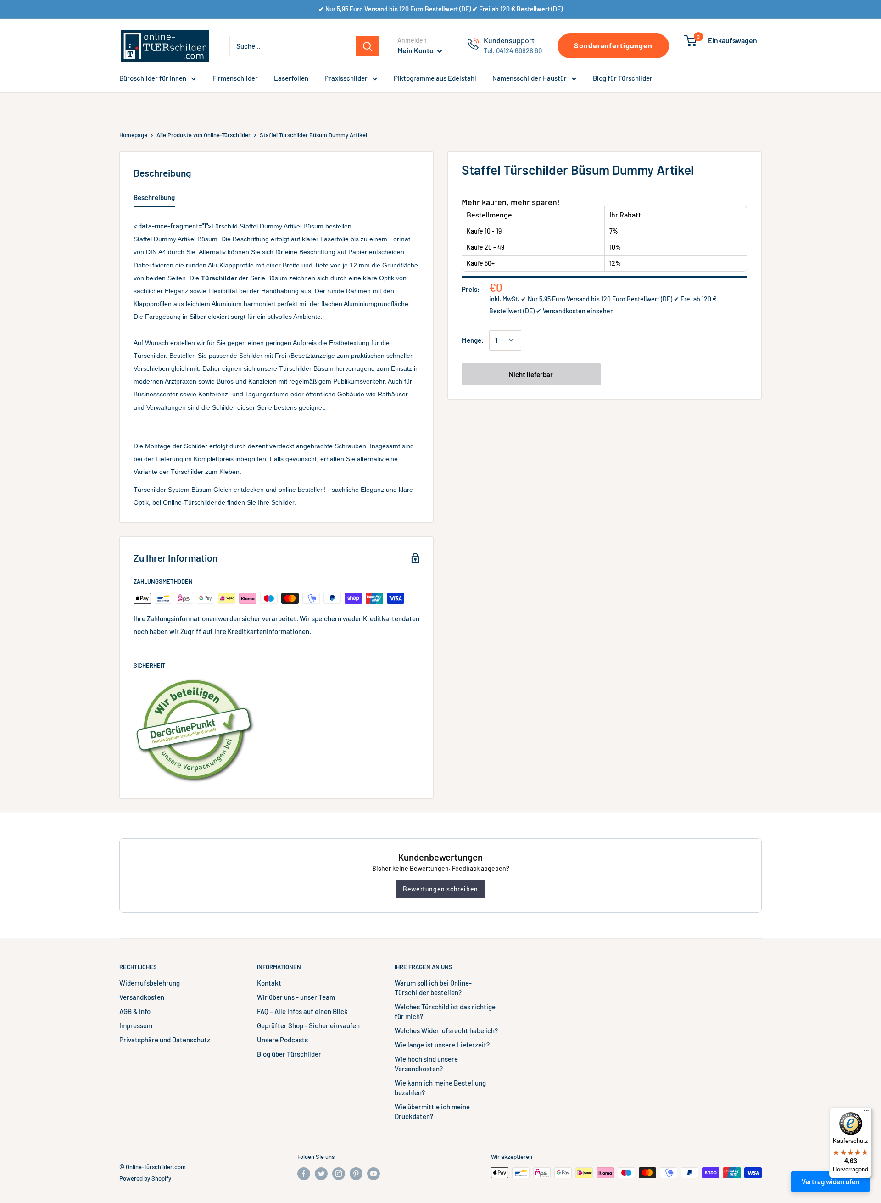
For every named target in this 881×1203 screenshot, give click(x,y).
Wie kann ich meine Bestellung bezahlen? (440, 1088)
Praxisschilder (346, 78)
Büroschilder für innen (152, 78)
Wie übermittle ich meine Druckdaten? (432, 1111)
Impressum (135, 1025)
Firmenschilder (235, 78)
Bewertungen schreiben (440, 889)
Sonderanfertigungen (613, 45)
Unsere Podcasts (282, 1040)
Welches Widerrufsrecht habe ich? (446, 1030)
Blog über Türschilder (289, 1054)
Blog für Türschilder (622, 78)
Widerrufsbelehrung (149, 983)
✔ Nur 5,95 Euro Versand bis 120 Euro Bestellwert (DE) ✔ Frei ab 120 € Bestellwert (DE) (440, 9)
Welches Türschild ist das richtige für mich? (445, 1011)
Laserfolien (291, 78)
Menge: (473, 340)
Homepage (133, 135)
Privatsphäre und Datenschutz (164, 1040)
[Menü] (866, 1112)
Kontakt (269, 983)
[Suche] (367, 46)
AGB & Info (135, 1011)
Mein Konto (416, 50)
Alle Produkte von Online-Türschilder (203, 135)
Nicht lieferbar (531, 374)
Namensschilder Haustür (529, 78)
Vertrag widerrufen (830, 1181)
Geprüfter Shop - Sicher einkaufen (308, 1025)
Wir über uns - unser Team (296, 997)
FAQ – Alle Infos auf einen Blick (302, 1011)
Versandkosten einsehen (578, 311)
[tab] (154, 199)
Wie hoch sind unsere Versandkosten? (426, 1064)
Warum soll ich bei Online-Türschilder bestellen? (433, 988)
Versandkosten (141, 997)
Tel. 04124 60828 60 (513, 50)
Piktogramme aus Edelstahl (435, 78)
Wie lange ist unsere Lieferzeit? (442, 1045)
